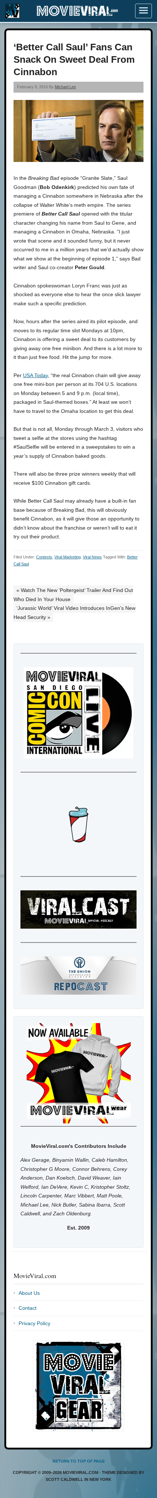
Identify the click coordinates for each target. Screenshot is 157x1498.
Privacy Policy (34, 1323)
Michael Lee (65, 87)
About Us (29, 1293)
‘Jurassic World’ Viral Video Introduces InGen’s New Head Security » (74, 612)
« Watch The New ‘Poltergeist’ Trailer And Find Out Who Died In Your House (73, 594)
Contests (44, 557)
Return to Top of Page (79, 1461)
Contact (28, 1308)
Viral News (92, 557)
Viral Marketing (67, 557)
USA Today (35, 375)
